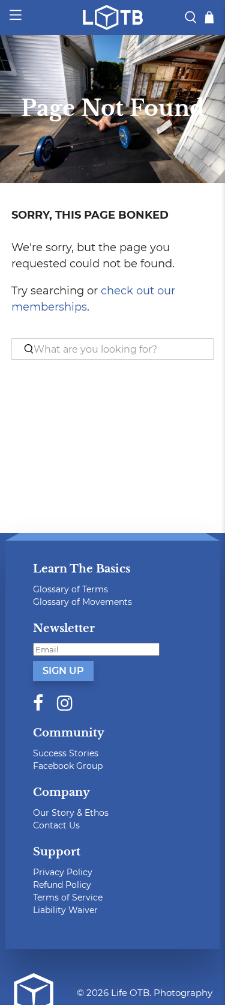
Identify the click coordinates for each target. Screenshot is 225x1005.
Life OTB (130, 992)
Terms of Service (68, 897)
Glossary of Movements (82, 602)
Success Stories (65, 753)
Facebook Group (68, 766)
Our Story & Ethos (71, 812)
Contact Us (56, 825)
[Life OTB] (112, 17)
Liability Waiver (65, 910)
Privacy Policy (62, 872)
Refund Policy (62, 884)
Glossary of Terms (70, 589)
